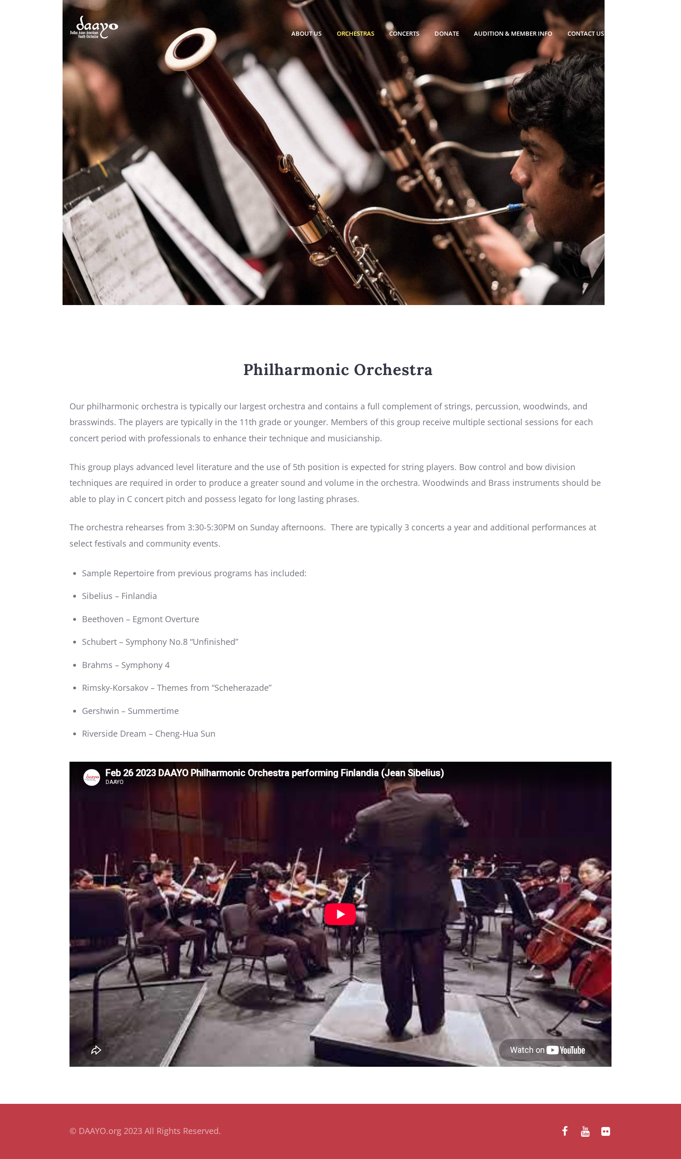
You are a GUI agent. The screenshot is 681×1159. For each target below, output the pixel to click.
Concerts (404, 33)
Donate (447, 33)
